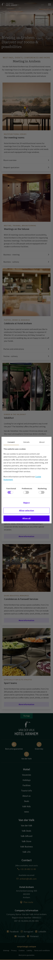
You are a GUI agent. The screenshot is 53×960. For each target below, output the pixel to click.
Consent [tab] (11, 442)
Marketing (42, 488)
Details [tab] (26, 442)
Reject (26, 502)
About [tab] (42, 442)
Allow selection (26, 510)
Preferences (27, 488)
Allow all (26, 518)
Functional (11, 488)
